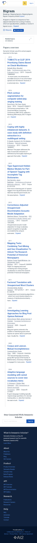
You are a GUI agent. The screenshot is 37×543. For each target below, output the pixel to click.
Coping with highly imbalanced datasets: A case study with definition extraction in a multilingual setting (19, 133)
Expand (22, 16)
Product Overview (9, 467)
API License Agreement (26, 534)
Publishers (7, 454)
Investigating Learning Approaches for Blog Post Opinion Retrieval (19, 313)
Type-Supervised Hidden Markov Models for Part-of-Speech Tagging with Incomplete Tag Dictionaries (18, 172)
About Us (7, 451)
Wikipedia (7, 30)
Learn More (7, 443)
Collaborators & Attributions (15, 532)
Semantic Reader (9, 469)
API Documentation (10, 490)
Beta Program (8, 474)
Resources (7, 505)
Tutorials (6, 517)
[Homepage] (4, 3)
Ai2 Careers (7, 459)
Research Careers (9, 502)
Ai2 (23, 530)
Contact (6, 520)
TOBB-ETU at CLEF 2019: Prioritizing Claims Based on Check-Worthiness (19, 62)
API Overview (8, 484)
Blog (6, 457)
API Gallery (7, 492)
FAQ (5, 512)
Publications (8, 500)
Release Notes (8, 477)
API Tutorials (8, 487)
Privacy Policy (14, 534)
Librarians (7, 515)
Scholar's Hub (8, 472)
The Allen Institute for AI (18, 537)
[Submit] (25, 3)
